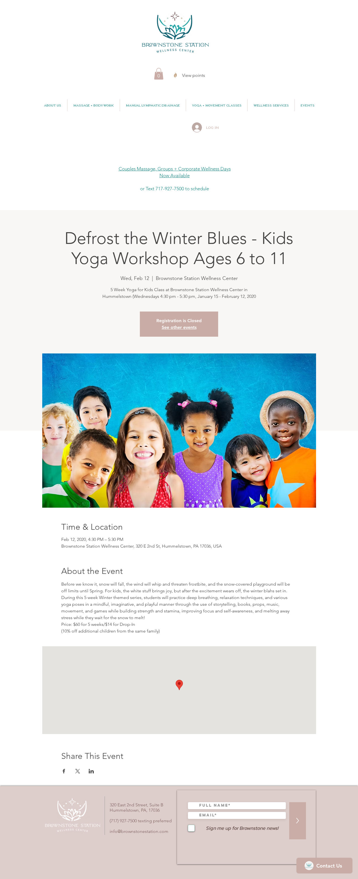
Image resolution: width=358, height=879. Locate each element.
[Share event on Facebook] (64, 771)
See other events (179, 327)
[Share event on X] (77, 771)
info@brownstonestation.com (139, 831)
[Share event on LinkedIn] (91, 771)
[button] (159, 74)
